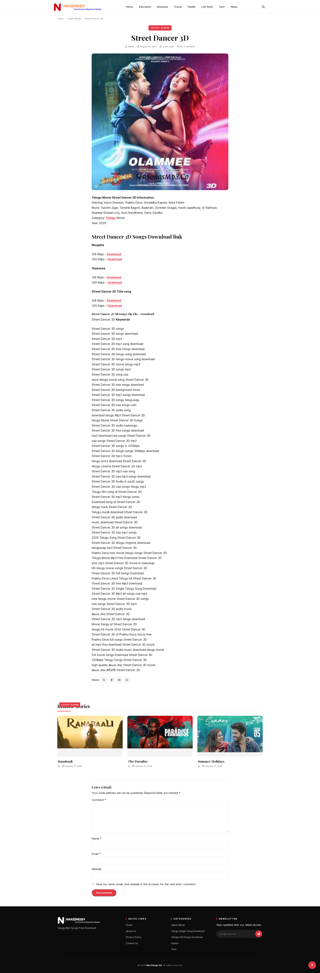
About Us (131, 931)
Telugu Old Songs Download (187, 937)
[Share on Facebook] (111, 680)
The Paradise (138, 761)
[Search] (263, 6)
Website (97, 869)
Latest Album (74, 18)
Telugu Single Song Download (187, 931)
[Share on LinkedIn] (119, 680)
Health (192, 6)
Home (129, 6)
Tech (222, 6)
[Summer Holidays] (230, 736)
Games (174, 943)
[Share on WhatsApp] (127, 680)
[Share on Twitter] (104, 680)
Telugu (111, 218)
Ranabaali (65, 761)
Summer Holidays (211, 761)
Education (145, 6)
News (234, 6)
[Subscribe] (258, 934)
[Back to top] (312, 965)
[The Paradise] (160, 736)
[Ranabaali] (90, 736)
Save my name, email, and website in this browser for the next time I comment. (146, 884)
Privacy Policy (133, 937)
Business (162, 6)
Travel (178, 6)
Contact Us (132, 943)
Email (96, 854)
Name (97, 838)
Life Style (207, 6)
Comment (99, 800)
